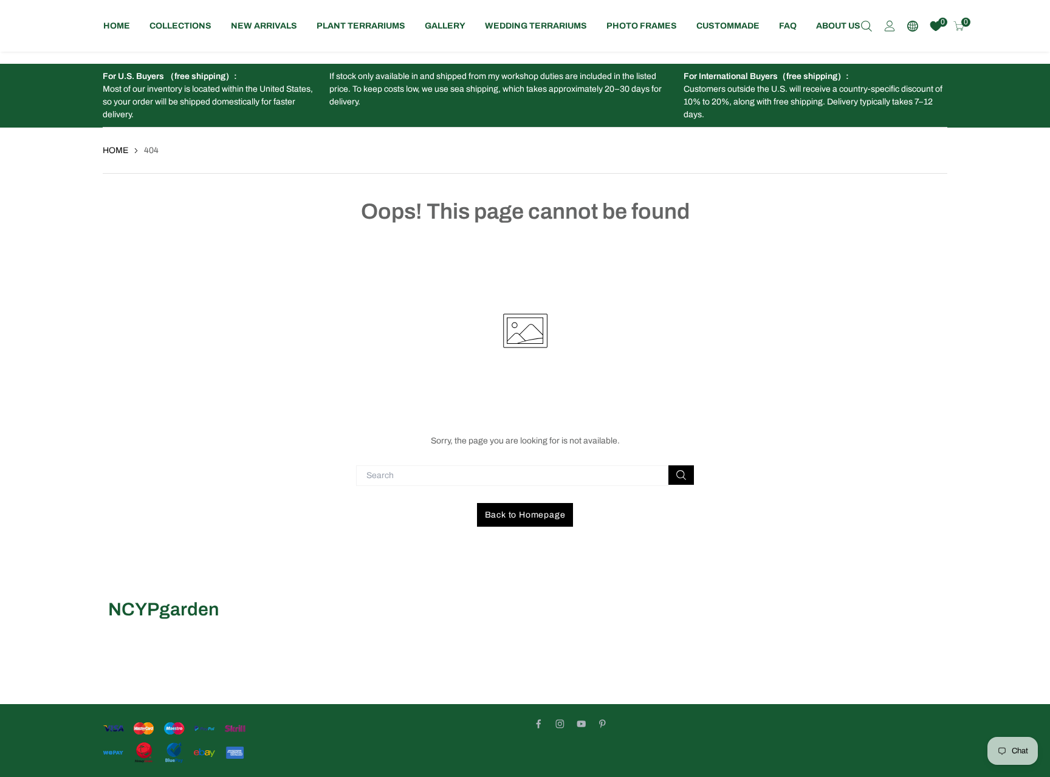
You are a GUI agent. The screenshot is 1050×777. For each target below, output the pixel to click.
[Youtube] (581, 723)
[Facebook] (538, 723)
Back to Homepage (525, 514)
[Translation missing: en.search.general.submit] (681, 475)
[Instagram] (559, 723)
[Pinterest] (602, 723)
